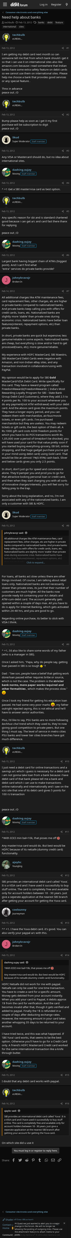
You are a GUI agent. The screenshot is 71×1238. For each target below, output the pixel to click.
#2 (67, 114)
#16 (67, 1103)
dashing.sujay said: (14, 962)
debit (49, 22)
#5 (67, 211)
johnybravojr (21, 277)
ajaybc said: (10, 1110)
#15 (67, 1075)
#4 (67, 183)
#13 (67, 922)
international (9, 26)
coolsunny (19, 909)
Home (6, 1228)
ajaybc (16, 862)
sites (21, 26)
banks (41, 22)
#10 (67, 761)
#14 (67, 955)
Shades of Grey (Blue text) (19, 1219)
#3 (67, 150)
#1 (67, 48)
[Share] (63, 48)
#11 (67, 831)
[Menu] (5, 4)
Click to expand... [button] (36, 562)
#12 (67, 875)
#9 (67, 644)
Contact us (8, 1224)
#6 (67, 255)
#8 (67, 525)
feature (59, 22)
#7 (67, 291)
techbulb (9, 22)
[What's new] (66, 4)
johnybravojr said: (14, 532)
